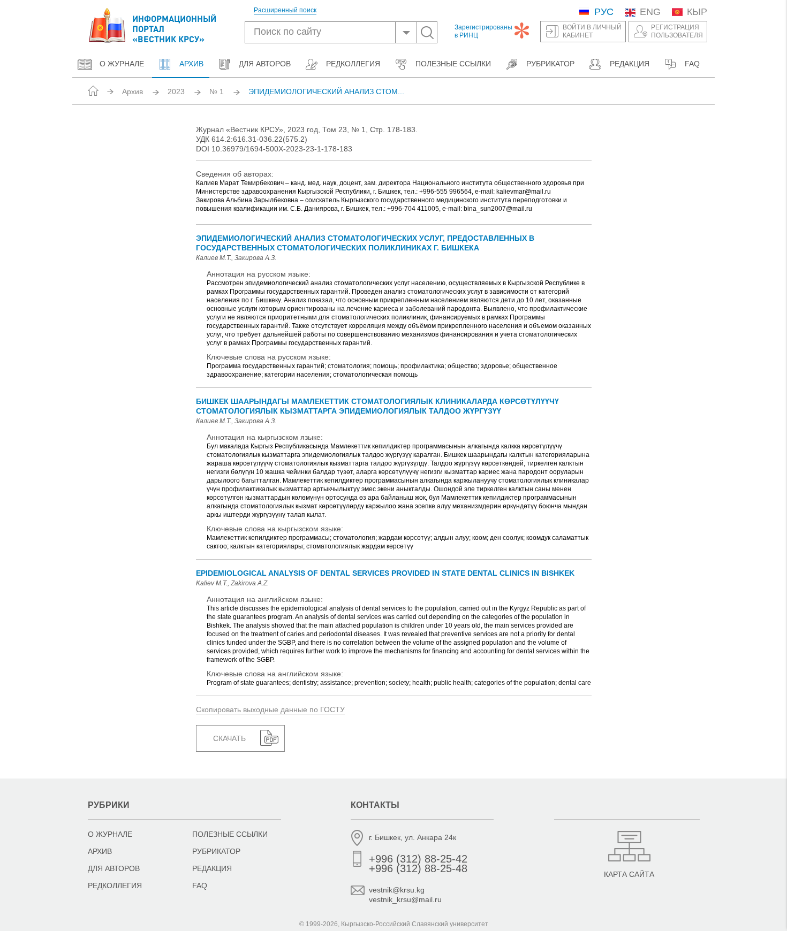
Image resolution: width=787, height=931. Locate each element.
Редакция (629, 63)
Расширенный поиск (285, 10)
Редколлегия (353, 63)
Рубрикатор (550, 63)
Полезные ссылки (453, 63)
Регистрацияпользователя (677, 31)
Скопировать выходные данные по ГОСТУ (270, 709)
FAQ (692, 63)
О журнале (122, 63)
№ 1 (216, 91)
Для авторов (265, 63)
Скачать (229, 738)
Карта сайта (629, 874)
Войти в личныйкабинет (592, 31)
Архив (190, 63)
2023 (176, 91)
